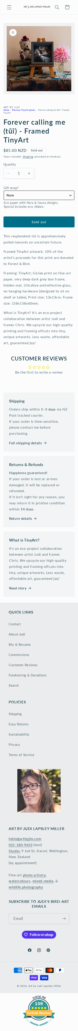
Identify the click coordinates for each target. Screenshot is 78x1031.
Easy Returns (19, 724)
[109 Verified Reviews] (39, 1028)
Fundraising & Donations (28, 675)
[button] (9, 7)
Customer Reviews (23, 665)
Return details (20, 518)
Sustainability (19, 734)
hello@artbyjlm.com (25, 839)
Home (6, 110)
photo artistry (34, 875)
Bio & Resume (20, 644)
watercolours (20, 881)
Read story (17, 588)
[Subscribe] (64, 918)
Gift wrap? (11, 188)
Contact (15, 624)
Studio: (14, 851)
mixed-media (43, 881)
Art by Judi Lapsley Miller (44, 985)
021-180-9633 (20, 845)
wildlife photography (26, 887)
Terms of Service (21, 755)
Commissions (19, 655)
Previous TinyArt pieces (23, 110)
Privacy (14, 744)
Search (14, 685)
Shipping (28, 156)
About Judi (17, 634)
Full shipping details (25, 443)
